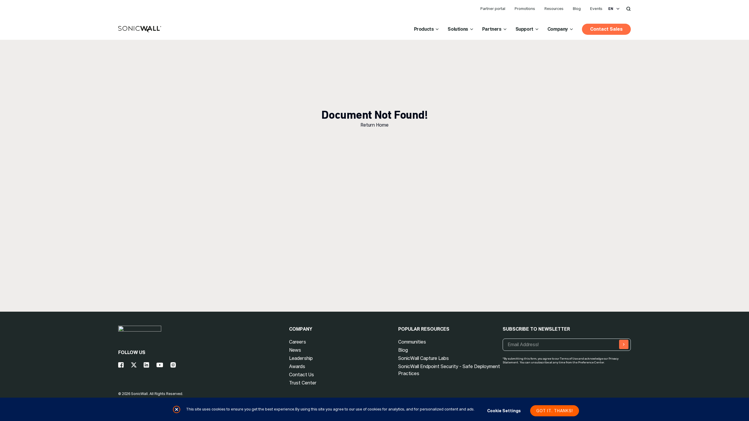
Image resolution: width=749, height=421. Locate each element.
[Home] (139, 29)
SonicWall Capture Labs (423, 358)
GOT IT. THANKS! (554, 410)
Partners (491, 29)
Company (557, 29)
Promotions (525, 8)
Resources (554, 8)
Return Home (374, 125)
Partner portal (492, 8)
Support (524, 29)
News (295, 350)
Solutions (458, 29)
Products (424, 29)
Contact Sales (606, 29)
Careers (297, 342)
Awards (297, 366)
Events (596, 8)
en (610, 9)
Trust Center (303, 383)
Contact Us (301, 374)
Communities (412, 342)
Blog (577, 8)
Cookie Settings (504, 410)
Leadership (301, 358)
